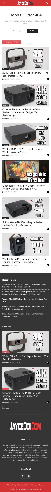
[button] (47, 3)
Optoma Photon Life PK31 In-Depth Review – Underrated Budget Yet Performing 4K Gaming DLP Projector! (23, 293)
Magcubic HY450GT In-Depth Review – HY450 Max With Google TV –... (23, 187)
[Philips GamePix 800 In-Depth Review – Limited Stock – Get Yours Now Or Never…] (25, 208)
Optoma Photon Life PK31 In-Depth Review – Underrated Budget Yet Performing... (21, 112)
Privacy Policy (11, 485)
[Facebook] (22, 476)
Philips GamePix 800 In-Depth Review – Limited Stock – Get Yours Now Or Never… (24, 315)
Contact (41, 485)
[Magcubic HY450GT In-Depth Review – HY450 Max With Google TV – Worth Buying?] (25, 171)
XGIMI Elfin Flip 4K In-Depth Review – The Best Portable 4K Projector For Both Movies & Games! (24, 285)
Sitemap (34, 485)
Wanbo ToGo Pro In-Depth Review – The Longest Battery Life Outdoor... (24, 260)
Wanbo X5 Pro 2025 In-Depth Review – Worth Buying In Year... (23, 150)
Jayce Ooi (5, 79)
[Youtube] (28, 476)
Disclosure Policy (23, 485)
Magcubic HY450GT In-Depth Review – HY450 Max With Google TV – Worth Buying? (23, 308)
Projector (5, 69)
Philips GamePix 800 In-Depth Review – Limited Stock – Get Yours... (23, 224)
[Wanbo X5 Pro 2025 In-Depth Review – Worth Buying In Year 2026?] (25, 134)
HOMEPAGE (32, 31)
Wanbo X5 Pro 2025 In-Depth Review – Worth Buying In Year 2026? (24, 300)
